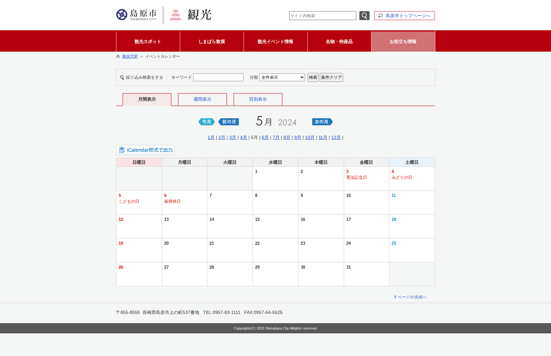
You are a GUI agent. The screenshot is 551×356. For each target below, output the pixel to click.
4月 (243, 137)
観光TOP (130, 56)
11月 (323, 137)
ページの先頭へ (412, 297)
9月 (297, 137)
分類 (254, 77)
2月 (221, 137)
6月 (265, 137)
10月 (310, 137)
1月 (211, 137)
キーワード (181, 77)
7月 (276, 137)
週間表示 (202, 99)
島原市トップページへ (408, 15)
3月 (232, 137)
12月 (336, 137)
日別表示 (258, 99)
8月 (286, 137)
